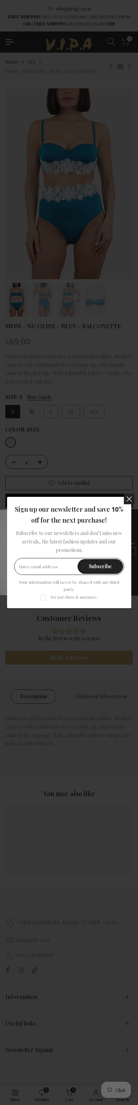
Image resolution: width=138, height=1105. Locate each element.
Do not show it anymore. (74, 597)
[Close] (129, 499)
